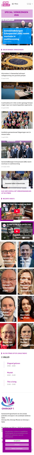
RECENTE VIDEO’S (9, 199)
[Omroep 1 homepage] (7, 403)
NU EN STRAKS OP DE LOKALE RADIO (15, 353)
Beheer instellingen (17, 448)
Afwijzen (17, 444)
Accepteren (17, 440)
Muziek (10, 373)
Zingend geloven (13, 363)
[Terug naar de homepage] (6, 4)
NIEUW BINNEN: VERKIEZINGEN (13, 50)
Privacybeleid (9, 437)
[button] (15, 4)
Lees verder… (8, 41)
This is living (11, 382)
